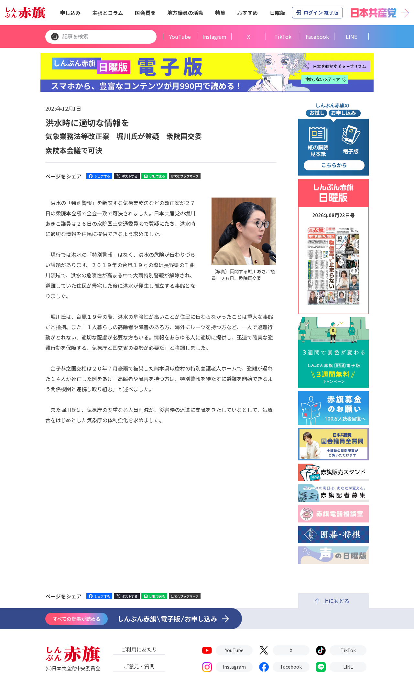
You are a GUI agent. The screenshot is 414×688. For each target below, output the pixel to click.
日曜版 (277, 12)
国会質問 (145, 12)
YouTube (180, 36)
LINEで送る (157, 176)
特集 (220, 12)
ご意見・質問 (139, 666)
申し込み (70, 12)
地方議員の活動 (185, 12)
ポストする (129, 176)
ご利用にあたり (139, 649)
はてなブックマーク (185, 176)
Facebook (317, 36)
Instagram (214, 36)
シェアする (102, 176)
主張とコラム (107, 12)
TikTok (282, 36)
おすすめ (247, 12)
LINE (351, 36)
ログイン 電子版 (320, 12)
